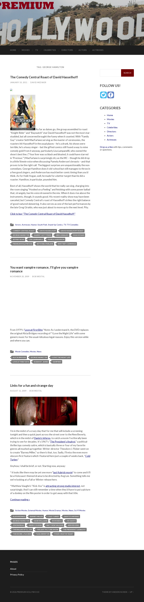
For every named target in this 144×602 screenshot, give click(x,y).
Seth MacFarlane (45, 244)
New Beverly (73, 525)
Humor (34, 225)
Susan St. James (41, 362)
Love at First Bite (34, 329)
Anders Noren (119, 592)
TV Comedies (72, 225)
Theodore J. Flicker (22, 534)
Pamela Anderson (56, 239)
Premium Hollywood (22, 244)
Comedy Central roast (24, 231)
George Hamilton (21, 235)
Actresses (98, 50)
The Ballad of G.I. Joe (22, 529)
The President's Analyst (74, 529)
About (13, 568)
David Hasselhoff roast (72, 231)
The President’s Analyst (62, 441)
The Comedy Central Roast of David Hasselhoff (44, 77)
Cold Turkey (53, 516)
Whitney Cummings (67, 244)
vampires (57, 362)
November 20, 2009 (19, 276)
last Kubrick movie (62, 472)
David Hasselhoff (47, 231)
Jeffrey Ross (18, 239)
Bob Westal (38, 276)
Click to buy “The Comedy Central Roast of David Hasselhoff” (42, 213)
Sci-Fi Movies (79, 510)
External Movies (34, 510)
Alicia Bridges (19, 357)
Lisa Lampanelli (36, 239)
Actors (83, 50)
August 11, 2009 (18, 391)
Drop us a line (106, 147)
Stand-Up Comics (55, 225)
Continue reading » (20, 499)
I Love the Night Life (61, 357)
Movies (26, 50)
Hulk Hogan (78, 235)
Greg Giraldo (62, 235)
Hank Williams (40, 521)
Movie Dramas (55, 510)
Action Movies (21, 510)
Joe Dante (71, 521)
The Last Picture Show (47, 529)
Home (13, 50)
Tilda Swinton (42, 534)
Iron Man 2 (57, 521)
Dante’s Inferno (42, 438)
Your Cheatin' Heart (64, 534)
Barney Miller (36, 516)
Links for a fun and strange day (31, 385)
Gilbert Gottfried (42, 235)
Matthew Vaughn (54, 525)
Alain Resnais (19, 516)
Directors (67, 50)
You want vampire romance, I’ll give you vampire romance (44, 269)
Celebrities (50, 50)
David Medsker (38, 82)
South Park (42, 225)
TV (36, 50)
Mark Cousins (35, 525)
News (39, 351)
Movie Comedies (22, 351)
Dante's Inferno (71, 516)
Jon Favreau (18, 525)
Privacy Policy (17, 574)
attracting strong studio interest (63, 485)
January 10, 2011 (18, 82)
